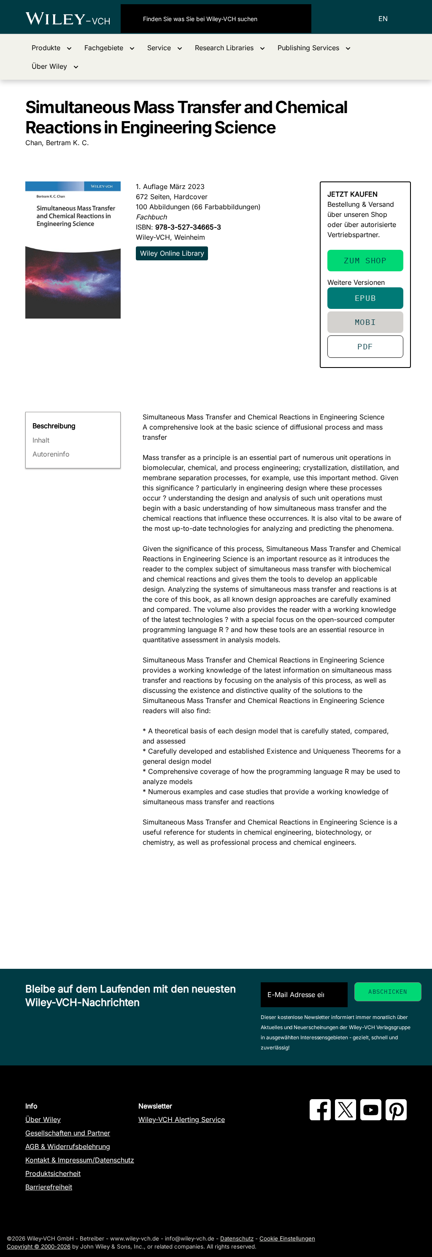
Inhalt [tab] (40, 440)
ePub (365, 297)
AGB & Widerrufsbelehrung (67, 1146)
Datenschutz (237, 1238)
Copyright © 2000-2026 (38, 1246)
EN (383, 18)
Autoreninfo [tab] (51, 454)
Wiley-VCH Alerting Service (181, 1119)
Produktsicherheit (53, 1173)
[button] (51, 47)
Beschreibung (54, 426)
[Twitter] (345, 1118)
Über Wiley (43, 1119)
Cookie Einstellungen (287, 1238)
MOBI (365, 321)
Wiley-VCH (73, 18)
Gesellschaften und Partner (67, 1133)
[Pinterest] (396, 1118)
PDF (365, 346)
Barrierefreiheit (48, 1187)
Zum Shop (365, 260)
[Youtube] (370, 1118)
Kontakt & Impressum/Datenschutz (79, 1160)
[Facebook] (320, 1118)
